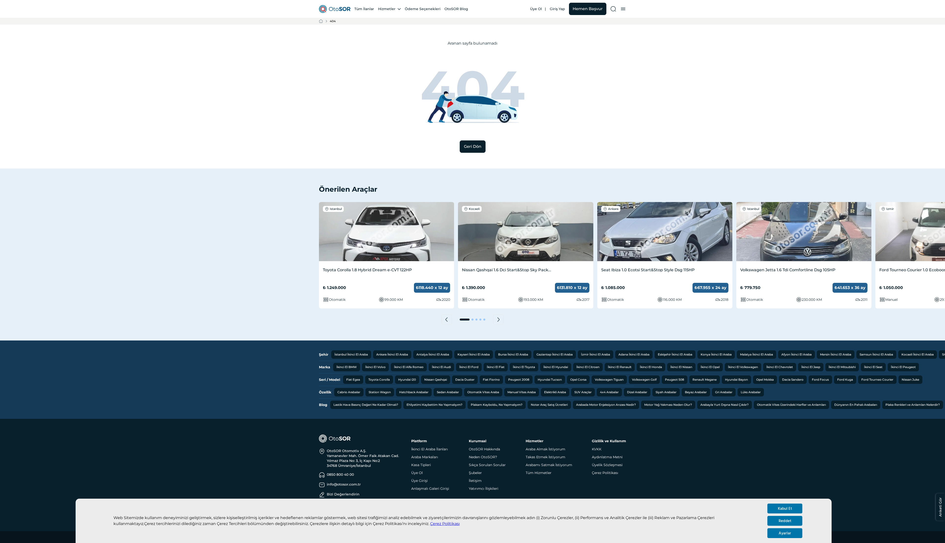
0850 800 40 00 (340, 474)
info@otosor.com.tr (344, 484)
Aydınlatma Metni (607, 457)
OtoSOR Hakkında (484, 449)
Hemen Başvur (588, 8)
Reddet (785, 521)
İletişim (475, 480)
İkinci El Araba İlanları (429, 449)
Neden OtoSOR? (483, 457)
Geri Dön (472, 146)
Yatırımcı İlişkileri (483, 488)
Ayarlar (785, 533)
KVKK (596, 449)
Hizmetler (386, 9)
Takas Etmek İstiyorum (545, 457)
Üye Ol (536, 9)
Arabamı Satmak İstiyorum (549, 465)
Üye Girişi (419, 480)
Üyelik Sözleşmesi (607, 465)
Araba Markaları (424, 457)
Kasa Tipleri (421, 465)
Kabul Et (785, 508)
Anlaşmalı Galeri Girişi (430, 488)
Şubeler (475, 473)
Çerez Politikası (445, 523)
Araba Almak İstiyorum (545, 449)
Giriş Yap (557, 9)
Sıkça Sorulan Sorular (487, 465)
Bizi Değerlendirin (343, 494)
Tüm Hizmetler (538, 473)
